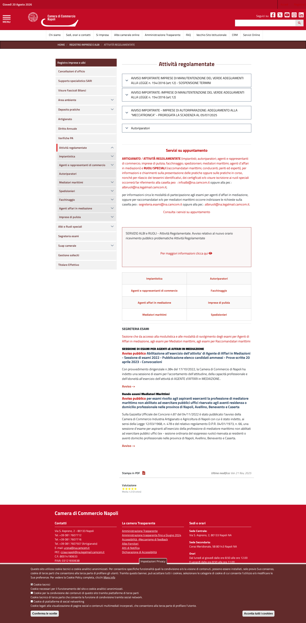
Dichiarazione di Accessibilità (139, 552)
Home (61, 45)
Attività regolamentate (73, 148)
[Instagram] (295, 16)
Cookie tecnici (42, 584)
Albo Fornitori (130, 543)
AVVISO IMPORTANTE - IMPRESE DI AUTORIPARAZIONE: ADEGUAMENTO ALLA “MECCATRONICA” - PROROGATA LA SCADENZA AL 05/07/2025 (184, 112)
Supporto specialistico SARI (75, 81)
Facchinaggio (67, 200)
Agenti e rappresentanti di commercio (82, 165)
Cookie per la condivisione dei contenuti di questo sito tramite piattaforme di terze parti (86, 593)
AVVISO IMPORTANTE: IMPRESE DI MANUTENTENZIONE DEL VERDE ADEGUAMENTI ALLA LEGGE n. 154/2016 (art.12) (187, 95)
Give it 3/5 (129, 488)
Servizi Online (251, 35)
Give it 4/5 (132, 488)
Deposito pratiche (69, 109)
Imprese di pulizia (70, 217)
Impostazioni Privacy (153, 561)
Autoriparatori (140, 128)
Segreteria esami (68, 236)
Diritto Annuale (67, 128)
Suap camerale (67, 246)
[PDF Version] (143, 473)
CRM (235, 35)
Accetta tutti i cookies (258, 613)
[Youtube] (288, 16)
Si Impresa (102, 35)
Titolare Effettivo (68, 265)
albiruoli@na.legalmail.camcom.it (144, 187)
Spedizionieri (67, 191)
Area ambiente (67, 100)
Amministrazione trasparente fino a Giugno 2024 (151, 535)
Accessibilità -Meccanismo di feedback (145, 539)
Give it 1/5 (123, 488)
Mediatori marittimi (71, 182)
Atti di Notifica (131, 548)
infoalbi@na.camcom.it (194, 182)
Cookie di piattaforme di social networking (59, 601)
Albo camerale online (126, 35)
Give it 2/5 (126, 488)
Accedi (284, 4)
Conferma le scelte (44, 613)
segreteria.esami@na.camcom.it (160, 204)
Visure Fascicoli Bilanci (72, 90)
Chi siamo (55, 35)
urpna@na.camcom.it (77, 548)
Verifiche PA (65, 138)
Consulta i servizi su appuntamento (186, 212)
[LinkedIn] (302, 16)
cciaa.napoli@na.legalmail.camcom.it (82, 552)
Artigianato (65, 119)
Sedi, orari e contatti (78, 35)
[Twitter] (280, 16)
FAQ (188, 35)
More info (109, 577)
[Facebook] (273, 16)
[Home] (53, 19)
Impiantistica (67, 156)
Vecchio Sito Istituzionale (211, 35)
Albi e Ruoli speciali (70, 226)
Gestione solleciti (68, 255)
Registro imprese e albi (84, 45)
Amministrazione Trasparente (162, 35)
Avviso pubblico (134, 353)
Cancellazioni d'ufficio (71, 71)
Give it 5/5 (135, 488)
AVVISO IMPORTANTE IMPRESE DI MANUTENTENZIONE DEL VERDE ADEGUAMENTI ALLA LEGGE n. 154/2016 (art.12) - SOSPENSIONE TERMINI (187, 80)
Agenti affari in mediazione (75, 208)
